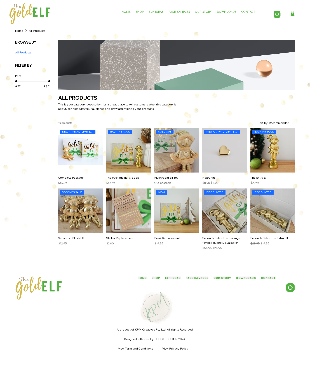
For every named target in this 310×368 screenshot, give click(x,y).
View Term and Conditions (135, 348)
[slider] (16, 81)
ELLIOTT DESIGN (166, 339)
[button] (292, 13)
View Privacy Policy (175, 348)
